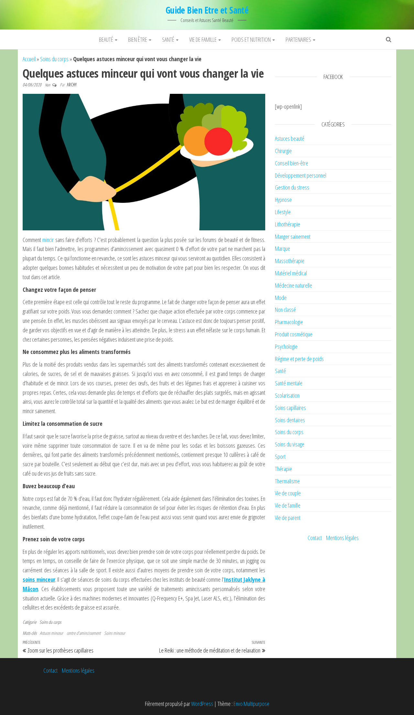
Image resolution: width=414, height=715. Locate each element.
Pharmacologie (289, 322)
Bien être (138, 39)
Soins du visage (289, 444)
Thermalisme (287, 481)
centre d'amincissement (84, 633)
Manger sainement (292, 236)
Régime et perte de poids (299, 359)
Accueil (29, 59)
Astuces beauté (289, 138)
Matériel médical (291, 273)
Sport (280, 456)
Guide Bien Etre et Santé (207, 10)
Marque (282, 248)
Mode (281, 298)
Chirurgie (283, 151)
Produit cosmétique (293, 334)
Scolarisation (287, 395)
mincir (48, 240)
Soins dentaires (290, 420)
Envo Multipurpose (251, 704)
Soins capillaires (290, 408)
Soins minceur (114, 633)
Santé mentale (288, 383)
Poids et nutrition (252, 39)
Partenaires (299, 39)
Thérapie (283, 469)
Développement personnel (300, 175)
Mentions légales (342, 538)
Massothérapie (289, 261)
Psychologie (286, 346)
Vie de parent (287, 518)
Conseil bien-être (291, 163)
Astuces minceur (51, 633)
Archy (72, 85)
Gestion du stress (292, 187)
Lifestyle (283, 212)
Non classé (285, 310)
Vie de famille (203, 39)
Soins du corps (54, 59)
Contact (315, 538)
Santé (168, 39)
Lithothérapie (287, 224)
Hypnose (283, 200)
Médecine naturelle (293, 285)
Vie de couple (288, 493)
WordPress (202, 704)
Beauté (106, 39)
